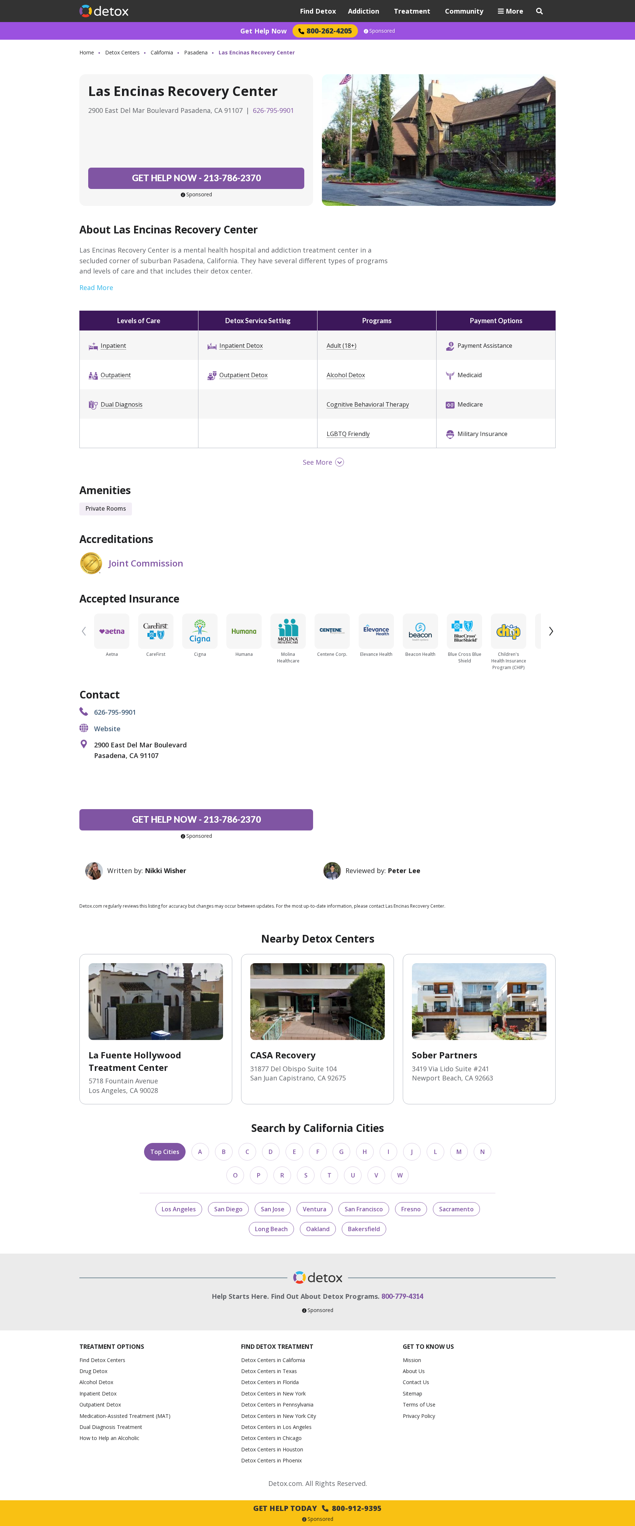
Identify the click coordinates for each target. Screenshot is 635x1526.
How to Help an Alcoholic (109, 1437)
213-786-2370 (196, 177)
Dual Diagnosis (122, 404)
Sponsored (382, 30)
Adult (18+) (341, 346)
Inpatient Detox (241, 346)
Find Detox (318, 11)
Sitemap (412, 1393)
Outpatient (116, 375)
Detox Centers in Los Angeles (276, 1426)
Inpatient (113, 346)
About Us (414, 1371)
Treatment (412, 11)
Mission (412, 1360)
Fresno (411, 1209)
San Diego (228, 1209)
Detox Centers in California (273, 1360)
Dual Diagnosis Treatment (110, 1426)
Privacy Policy (419, 1415)
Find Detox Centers (102, 1360)
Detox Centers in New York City (278, 1415)
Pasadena (196, 52)
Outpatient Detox (243, 375)
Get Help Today (317, 1508)
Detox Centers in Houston (272, 1449)
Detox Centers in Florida (270, 1382)
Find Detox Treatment (277, 1347)
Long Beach (271, 1229)
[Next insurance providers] (551, 631)
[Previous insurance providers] (83, 631)
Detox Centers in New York (273, 1393)
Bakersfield (364, 1229)
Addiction (363, 11)
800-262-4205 (329, 31)
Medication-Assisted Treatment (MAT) (125, 1415)
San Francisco (364, 1209)
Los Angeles (179, 1209)
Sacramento (456, 1209)
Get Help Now (263, 30)
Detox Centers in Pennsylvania (277, 1404)
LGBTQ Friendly (348, 434)
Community (464, 11)
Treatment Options (111, 1347)
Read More (96, 287)
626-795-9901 (273, 110)
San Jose (272, 1209)
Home (86, 52)
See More (317, 462)
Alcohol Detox (346, 375)
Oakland (318, 1229)
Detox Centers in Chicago (271, 1437)
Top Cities (164, 1152)
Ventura (314, 1209)
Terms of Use (419, 1404)
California (162, 52)
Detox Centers (122, 52)
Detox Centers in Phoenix (271, 1460)
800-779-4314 (402, 1296)
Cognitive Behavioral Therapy (368, 404)
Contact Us (416, 1382)
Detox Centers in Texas (269, 1371)
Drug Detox (93, 1371)
